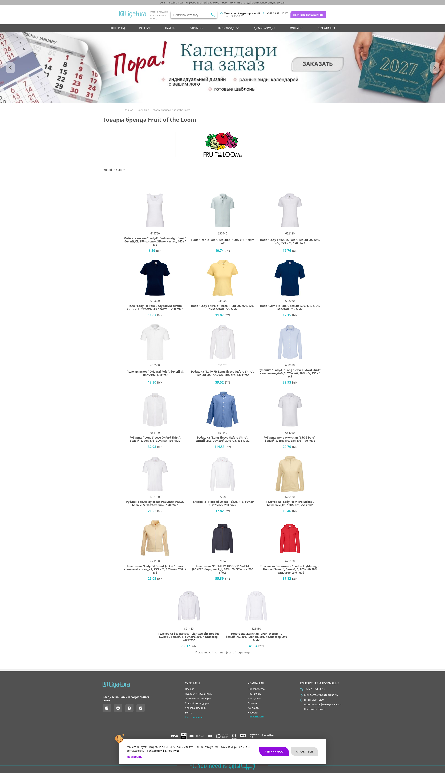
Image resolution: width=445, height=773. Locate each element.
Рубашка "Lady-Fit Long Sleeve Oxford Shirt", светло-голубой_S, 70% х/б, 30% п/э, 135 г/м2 (290, 373)
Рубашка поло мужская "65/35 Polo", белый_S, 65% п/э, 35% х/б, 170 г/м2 (290, 439)
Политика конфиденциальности (323, 704)
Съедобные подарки (197, 703)
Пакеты (170, 28)
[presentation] (10, 67)
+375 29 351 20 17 (277, 13)
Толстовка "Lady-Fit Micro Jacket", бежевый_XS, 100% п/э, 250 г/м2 (290, 503)
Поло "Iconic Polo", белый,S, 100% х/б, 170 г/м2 (222, 241)
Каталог (145, 28)
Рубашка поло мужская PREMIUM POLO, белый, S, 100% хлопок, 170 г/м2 (155, 503)
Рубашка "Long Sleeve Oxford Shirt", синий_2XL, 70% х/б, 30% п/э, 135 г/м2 (222, 439)
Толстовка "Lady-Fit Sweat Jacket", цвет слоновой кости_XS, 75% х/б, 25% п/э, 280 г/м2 (155, 569)
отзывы (252, 703)
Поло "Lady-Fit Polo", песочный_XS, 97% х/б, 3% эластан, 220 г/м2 (222, 307)
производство (228, 28)
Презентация (256, 716)
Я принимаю (274, 751)
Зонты (188, 712)
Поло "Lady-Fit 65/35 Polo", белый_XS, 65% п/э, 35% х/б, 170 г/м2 (290, 241)
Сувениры (192, 683)
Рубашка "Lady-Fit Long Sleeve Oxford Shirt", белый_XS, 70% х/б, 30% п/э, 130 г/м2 (222, 373)
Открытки (196, 28)
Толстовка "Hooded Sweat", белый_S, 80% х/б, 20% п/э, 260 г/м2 (222, 503)
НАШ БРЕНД (117, 28)
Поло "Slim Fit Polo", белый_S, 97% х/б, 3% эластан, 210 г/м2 (290, 307)
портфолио (254, 693)
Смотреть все (193, 717)
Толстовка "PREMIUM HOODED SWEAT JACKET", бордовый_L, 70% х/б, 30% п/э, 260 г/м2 (222, 569)
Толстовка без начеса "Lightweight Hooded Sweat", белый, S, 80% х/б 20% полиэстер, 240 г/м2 (189, 637)
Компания (256, 683)
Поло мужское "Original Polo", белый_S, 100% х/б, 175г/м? (155, 373)
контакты (296, 28)
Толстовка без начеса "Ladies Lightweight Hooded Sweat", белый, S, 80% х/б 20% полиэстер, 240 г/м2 (290, 569)
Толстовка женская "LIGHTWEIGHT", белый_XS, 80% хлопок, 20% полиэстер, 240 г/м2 (256, 637)
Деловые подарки (195, 708)
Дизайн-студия (264, 28)
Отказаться (304, 751)
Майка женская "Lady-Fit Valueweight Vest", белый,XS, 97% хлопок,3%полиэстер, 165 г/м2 (155, 241)
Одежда (189, 689)
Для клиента (326, 28)
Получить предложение (308, 14)
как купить (254, 698)
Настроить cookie (314, 709)
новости (253, 712)
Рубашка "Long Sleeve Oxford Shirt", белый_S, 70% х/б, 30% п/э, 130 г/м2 (155, 439)
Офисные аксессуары (198, 698)
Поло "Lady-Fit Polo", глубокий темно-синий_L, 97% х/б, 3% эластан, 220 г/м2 (155, 307)
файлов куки (171, 750)
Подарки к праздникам (198, 693)
